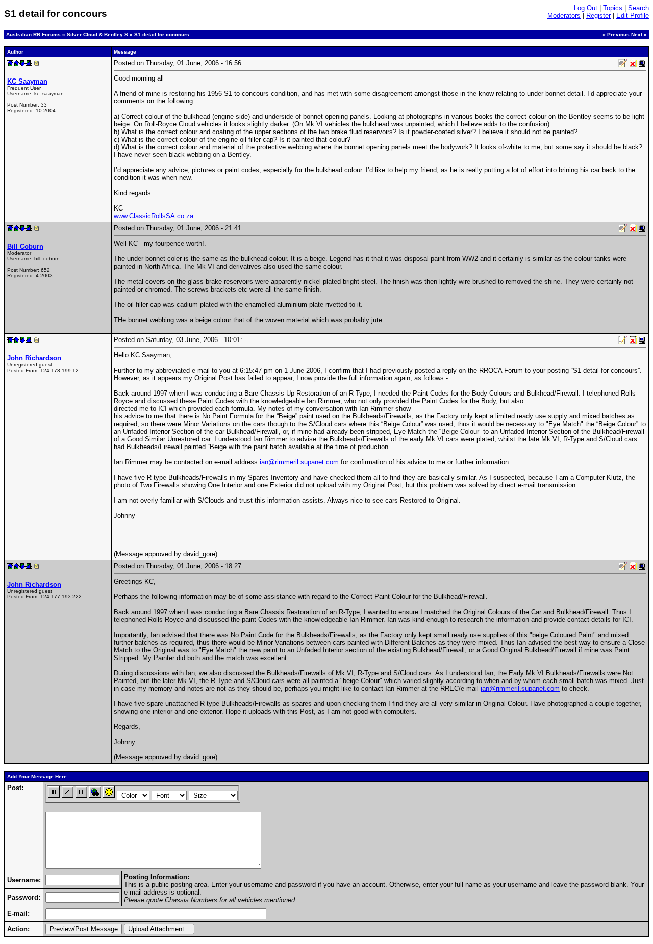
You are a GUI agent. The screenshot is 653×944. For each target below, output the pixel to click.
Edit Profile (632, 15)
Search (638, 8)
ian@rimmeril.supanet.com (299, 462)
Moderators (564, 15)
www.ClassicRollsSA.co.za (153, 216)
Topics (612, 8)
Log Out (585, 8)
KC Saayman (27, 81)
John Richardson (34, 358)
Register (598, 15)
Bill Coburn (25, 246)
